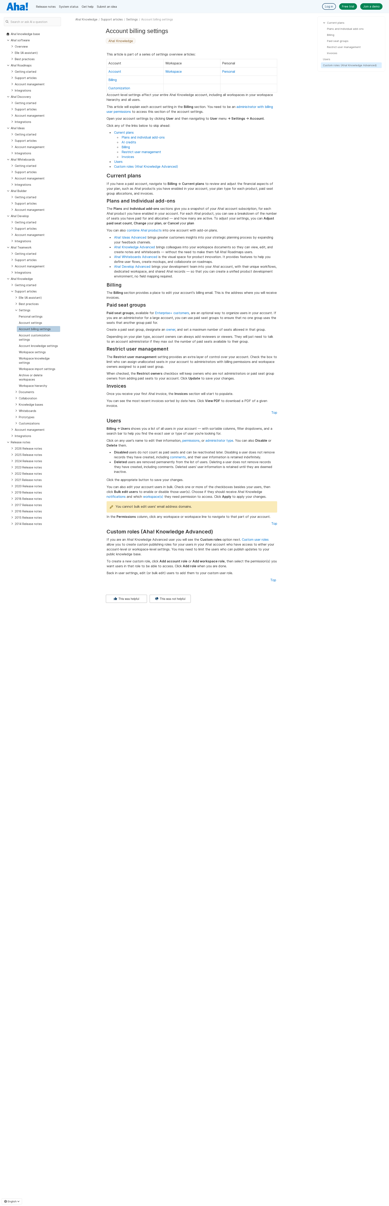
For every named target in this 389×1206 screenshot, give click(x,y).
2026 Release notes (28, 448)
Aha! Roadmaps (21, 65)
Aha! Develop (20, 216)
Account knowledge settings (38, 346)
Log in (329, 6)
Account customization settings (34, 337)
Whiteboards (27, 411)
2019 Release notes (28, 492)
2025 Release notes (28, 454)
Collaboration (28, 398)
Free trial (348, 6)
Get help (88, 6)
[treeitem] (38, 329)
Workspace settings (32, 352)
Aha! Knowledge (86, 19)
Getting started (25, 71)
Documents (26, 392)
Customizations (29, 423)
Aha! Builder (19, 191)
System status (68, 6)
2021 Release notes (28, 480)
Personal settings (31, 316)
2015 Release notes (28, 517)
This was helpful (128, 599)
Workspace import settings (37, 369)
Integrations (23, 90)
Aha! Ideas (18, 128)
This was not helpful (172, 599)
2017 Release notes (28, 505)
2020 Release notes (28, 486)
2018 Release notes (28, 498)
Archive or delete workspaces (31, 377)
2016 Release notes (28, 511)
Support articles (112, 19)
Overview (21, 46)
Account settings (30, 322)
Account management (30, 84)
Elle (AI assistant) (26, 52)
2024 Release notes (28, 461)
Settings (132, 19)
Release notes (46, 6)
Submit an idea (107, 6)
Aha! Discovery (21, 96)
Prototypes (26, 417)
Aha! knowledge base (25, 34)
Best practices (25, 59)
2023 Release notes (28, 467)
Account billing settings (35, 329)
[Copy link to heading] (142, 176)
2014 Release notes (28, 524)
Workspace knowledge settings (34, 360)
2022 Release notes (28, 473)
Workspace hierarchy (33, 385)
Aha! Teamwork (21, 247)
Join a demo (371, 6)
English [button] (12, 1201)
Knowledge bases (31, 404)
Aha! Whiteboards (23, 159)
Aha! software (20, 40)
